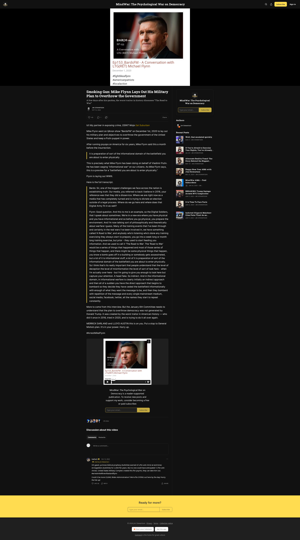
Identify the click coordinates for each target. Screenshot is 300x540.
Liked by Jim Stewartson (101, 462)
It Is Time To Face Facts (196, 202)
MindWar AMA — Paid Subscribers (195, 181)
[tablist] (96, 437)
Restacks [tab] (102, 437)
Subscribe (280, 4)
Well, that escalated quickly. (198, 137)
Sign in (293, 4)
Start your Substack (144, 529)
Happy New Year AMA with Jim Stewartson (198, 170)
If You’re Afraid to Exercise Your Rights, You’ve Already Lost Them (198, 149)
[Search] (266, 4)
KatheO (95, 459)
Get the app (161, 529)
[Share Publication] (271, 4)
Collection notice (166, 523)
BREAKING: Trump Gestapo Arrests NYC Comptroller (198, 192)
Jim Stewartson (98, 107)
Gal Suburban (142, 125)
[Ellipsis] (167, 459)
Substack (138, 535)
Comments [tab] (92, 437)
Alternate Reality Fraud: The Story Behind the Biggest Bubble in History (198, 159)
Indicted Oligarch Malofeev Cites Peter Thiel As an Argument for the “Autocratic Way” (199, 214)
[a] (180, 139)
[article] (194, 139)
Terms (156, 523)
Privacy (149, 523)
